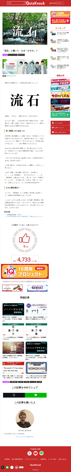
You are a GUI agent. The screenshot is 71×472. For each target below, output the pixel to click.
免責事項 (43, 459)
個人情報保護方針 (17, 459)
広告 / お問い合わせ (60, 132)
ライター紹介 (58, 123)
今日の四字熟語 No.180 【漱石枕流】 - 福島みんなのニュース (25, 216)
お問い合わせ (62, 459)
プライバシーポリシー (32, 459)
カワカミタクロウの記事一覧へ (25, 436)
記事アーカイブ (59, 127)
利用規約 (7, 459)
